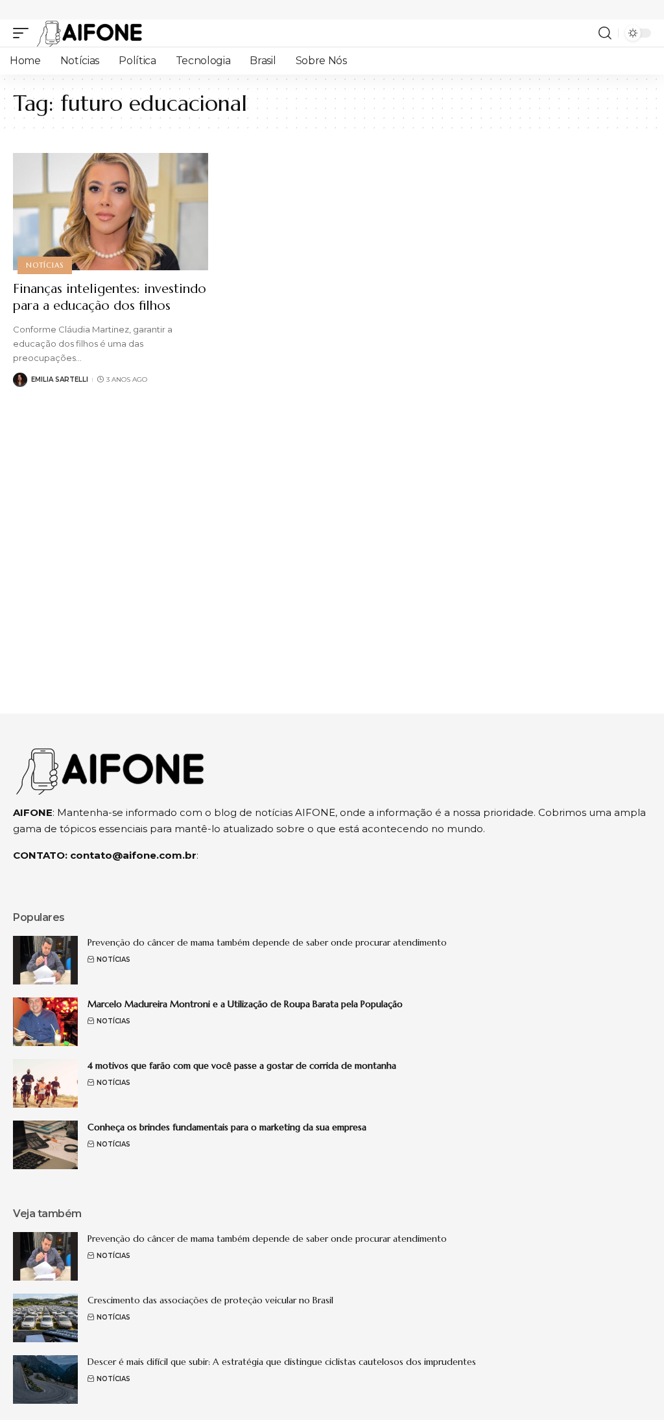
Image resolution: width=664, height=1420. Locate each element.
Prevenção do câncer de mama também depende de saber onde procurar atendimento (267, 942)
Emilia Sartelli (59, 379)
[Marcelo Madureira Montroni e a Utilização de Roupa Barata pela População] (45, 1021)
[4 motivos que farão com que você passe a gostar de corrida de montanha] (45, 1083)
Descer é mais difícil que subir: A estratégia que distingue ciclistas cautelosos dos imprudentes (282, 1362)
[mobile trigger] (24, 33)
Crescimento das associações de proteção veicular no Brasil (210, 1300)
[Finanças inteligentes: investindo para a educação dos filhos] (110, 211)
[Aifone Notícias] (89, 33)
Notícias (44, 265)
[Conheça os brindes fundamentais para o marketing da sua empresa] (45, 1145)
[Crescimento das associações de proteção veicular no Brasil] (45, 1318)
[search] (605, 33)
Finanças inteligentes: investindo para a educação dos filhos (109, 297)
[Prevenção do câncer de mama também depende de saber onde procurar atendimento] (45, 960)
